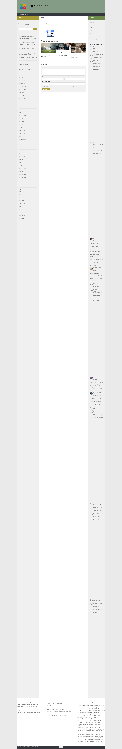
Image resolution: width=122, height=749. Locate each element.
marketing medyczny (89, 712)
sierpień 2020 (23, 168)
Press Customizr (31, 748)
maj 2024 (22, 95)
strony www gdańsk (93, 736)
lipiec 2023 (22, 112)
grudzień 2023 (23, 98)
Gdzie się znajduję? (97, 142)
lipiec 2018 (22, 197)
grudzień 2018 (23, 189)
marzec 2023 (22, 124)
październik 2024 (23, 89)
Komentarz (44, 68)
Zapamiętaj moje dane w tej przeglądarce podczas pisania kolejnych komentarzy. (58, 86)
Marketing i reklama (95, 27)
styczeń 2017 (22, 224)
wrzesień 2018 (23, 194)
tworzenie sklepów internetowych (86, 737)
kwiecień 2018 (23, 200)
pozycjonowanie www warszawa (89, 725)
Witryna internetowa (46, 81)
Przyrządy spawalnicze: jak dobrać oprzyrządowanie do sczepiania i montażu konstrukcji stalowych (27, 38)
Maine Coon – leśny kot (76, 55)
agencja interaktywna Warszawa (83, 702)
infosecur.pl (46, 27)
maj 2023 (22, 118)
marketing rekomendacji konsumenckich (95, 714)
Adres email (67, 76)
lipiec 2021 (22, 150)
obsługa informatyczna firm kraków (87, 719)
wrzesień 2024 (23, 92)
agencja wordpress (97, 705)
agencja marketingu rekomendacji (97, 703)
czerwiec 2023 (23, 115)
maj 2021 (22, 153)
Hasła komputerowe (89, 707)
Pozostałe (93, 30)
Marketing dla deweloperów (96, 710)
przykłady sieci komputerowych (87, 729)
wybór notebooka (90, 741)
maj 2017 (22, 212)
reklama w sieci (83, 731)
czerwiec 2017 (23, 209)
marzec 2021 (22, 159)
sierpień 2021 (23, 148)
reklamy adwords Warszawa (89, 732)
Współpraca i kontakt (23, 14)
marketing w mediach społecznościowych (90, 717)
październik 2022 (23, 136)
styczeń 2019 (22, 186)
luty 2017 (22, 221)
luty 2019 (22, 183)
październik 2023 (23, 104)
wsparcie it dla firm (83, 741)
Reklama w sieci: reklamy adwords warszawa (56, 709)
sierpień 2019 (23, 174)
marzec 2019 (22, 180)
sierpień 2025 (23, 83)
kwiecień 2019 (23, 177)
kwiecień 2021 (23, 156)
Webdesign (93, 33)
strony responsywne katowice (91, 734)
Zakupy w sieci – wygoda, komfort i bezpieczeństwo (57, 715)
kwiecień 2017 (23, 215)
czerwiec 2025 (23, 86)
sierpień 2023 (23, 110)
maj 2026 (22, 77)
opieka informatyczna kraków (89, 721)
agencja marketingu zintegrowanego (85, 705)
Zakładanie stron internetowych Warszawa (88, 742)
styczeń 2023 (22, 127)
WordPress (23, 748)
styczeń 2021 (22, 165)
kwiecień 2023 (23, 121)
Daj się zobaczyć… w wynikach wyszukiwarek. (26, 710)
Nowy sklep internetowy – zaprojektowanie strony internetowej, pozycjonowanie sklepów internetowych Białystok (98, 51)
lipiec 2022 (22, 142)
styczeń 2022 (22, 145)
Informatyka (93, 25)
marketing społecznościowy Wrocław (87, 715)
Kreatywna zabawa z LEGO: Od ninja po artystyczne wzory (95, 379)
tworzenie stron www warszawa (92, 739)
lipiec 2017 (22, 206)
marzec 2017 (22, 218)
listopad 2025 (23, 80)
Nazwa (43, 76)
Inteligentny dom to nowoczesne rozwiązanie (97, 269)
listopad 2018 (23, 191)
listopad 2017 (23, 203)
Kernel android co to (87, 708)
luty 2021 (22, 162)
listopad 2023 (23, 101)
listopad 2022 (23, 133)
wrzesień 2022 (23, 139)
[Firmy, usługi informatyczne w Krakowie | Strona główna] (35, 6)
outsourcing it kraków (86, 722)
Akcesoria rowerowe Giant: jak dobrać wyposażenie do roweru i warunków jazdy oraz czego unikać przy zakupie (27, 44)
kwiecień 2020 (23, 171)
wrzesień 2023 (23, 107)
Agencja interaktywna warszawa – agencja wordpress (27, 704)
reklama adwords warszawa (98, 729)
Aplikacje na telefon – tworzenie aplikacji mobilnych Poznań (28, 702)
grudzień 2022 (23, 130)
